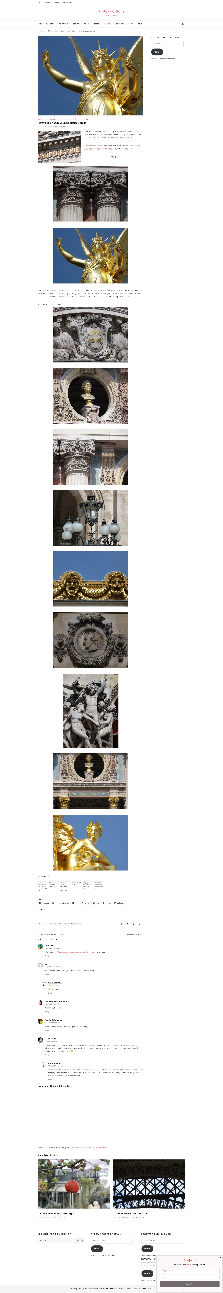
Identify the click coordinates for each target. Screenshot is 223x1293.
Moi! (39, 3)
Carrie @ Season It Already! (58, 1001)
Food (86, 24)
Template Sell (146, 1289)
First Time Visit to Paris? (76, 884)
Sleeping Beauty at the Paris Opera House (87, 885)
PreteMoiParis (55, 982)
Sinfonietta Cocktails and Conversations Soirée (98, 885)
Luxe (40, 24)
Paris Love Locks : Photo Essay (52, 935)
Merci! (157, 52)
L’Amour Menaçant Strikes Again (56, 1213)
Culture (42, 119)
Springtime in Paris (134, 935)
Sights (107, 24)
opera (55, 924)
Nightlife (119, 24)
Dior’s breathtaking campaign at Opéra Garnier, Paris (42, 886)
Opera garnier (64, 924)
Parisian (50, 24)
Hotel (96, 24)
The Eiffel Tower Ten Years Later (131, 1213)
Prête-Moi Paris (111, 11)
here (138, 145)
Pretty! (85, 119)
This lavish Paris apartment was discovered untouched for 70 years (65, 886)
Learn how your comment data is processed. (88, 1148)
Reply (47, 956)
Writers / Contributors (63, 3)
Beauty (76, 24)
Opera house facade (79, 924)
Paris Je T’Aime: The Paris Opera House (54, 884)
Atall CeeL (49, 945)
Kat (46, 964)
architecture (47, 924)
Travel (141, 24)
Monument (55, 119)
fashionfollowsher (53, 1020)
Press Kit (47, 3)
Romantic (63, 24)
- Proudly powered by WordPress (111, 1289)
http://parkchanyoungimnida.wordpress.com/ (77, 952)
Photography (70, 119)
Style (130, 24)
